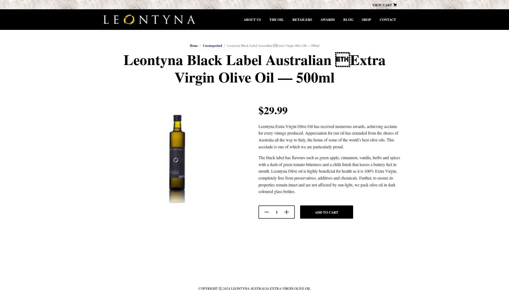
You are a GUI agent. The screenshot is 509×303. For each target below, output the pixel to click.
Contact (388, 19)
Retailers (302, 19)
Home (194, 45)
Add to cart (326, 212)
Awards (328, 19)
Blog (348, 19)
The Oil (276, 19)
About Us (252, 19)
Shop (366, 19)
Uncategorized (212, 45)
